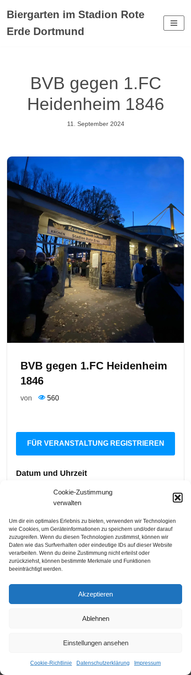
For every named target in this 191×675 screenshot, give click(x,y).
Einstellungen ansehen (95, 643)
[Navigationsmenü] (173, 23)
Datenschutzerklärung (103, 663)
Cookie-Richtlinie (51, 663)
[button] (177, 497)
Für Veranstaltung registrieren (95, 443)
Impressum (147, 663)
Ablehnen (95, 618)
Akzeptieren (95, 594)
